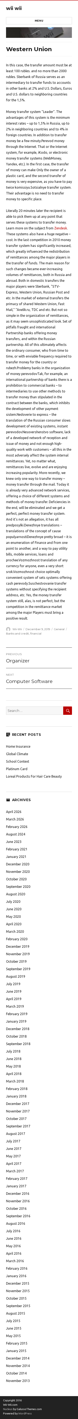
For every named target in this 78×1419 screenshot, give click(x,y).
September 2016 (18, 1216)
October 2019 (16, 961)
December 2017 (17, 1104)
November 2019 (18, 954)
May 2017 (13, 1156)
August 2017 (15, 1134)
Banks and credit (17, 633)
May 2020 (13, 916)
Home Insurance (18, 746)
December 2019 (17, 946)
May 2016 (13, 1246)
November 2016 (18, 1201)
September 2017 (18, 1126)
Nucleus (7, 1409)
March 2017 (15, 1171)
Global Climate (17, 754)
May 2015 (13, 1336)
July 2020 (13, 901)
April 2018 (13, 1074)
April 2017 (13, 1163)
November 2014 (18, 1366)
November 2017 (18, 1111)
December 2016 (17, 1193)
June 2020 (13, 909)
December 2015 (17, 1283)
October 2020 (16, 879)
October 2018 (16, 1036)
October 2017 (16, 1119)
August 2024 (15, 834)
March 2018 (15, 1081)
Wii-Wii (17, 629)
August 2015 (15, 1313)
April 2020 (13, 924)
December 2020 (17, 864)
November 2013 (18, 1381)
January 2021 (16, 857)
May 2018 (13, 1066)
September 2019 (18, 969)
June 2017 (13, 1149)
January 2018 (16, 1096)
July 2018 (13, 1051)
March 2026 (15, 819)
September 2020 (18, 886)
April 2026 (13, 812)
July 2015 (13, 1321)
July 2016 (13, 1231)
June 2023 (13, 842)
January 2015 (16, 1351)
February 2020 (16, 939)
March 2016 (15, 1261)
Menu (39, 20)
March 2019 (15, 1006)
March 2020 (15, 931)
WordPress (25, 1413)
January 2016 (16, 1276)
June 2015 (13, 1328)
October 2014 (16, 1373)
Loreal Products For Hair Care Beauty (34, 776)
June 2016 (13, 1238)
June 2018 (13, 1059)
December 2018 (17, 1029)
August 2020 (15, 894)
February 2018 (16, 1089)
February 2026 (16, 827)
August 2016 (15, 1223)
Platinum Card (16, 769)
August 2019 (15, 976)
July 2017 (13, 1141)
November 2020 (18, 871)
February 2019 (16, 1014)
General (59, 629)
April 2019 (13, 999)
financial (35, 633)
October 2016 (16, 1208)
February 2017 (16, 1178)
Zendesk (60, 228)
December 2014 (17, 1358)
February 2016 (16, 1268)
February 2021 (16, 849)
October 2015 (16, 1298)
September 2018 (18, 1044)
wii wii (14, 8)
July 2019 (13, 984)
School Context (17, 761)
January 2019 (16, 1021)
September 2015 (18, 1306)
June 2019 (13, 991)
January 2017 (16, 1186)
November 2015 (18, 1291)
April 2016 (13, 1253)
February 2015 (16, 1343)
